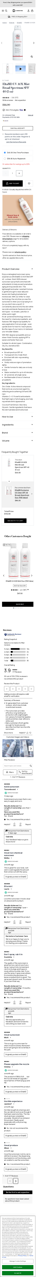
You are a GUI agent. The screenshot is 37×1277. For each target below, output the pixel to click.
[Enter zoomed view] (32, 57)
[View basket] (32, 11)
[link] (28, 11)
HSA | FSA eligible (12, 110)
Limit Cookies (17, 1267)
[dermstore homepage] (18, 10)
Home (4, 23)
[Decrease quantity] (5, 173)
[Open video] (20, 68)
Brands (11, 23)
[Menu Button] (2, 11)
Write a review (7, 100)
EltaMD (19, 23)
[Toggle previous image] (1, 43)
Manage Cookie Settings (18, 1261)
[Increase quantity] (19, 173)
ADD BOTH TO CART (15, 521)
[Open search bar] (6, 11)
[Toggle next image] (33, 43)
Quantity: (6, 168)
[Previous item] (3, 575)
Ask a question (20, 100)
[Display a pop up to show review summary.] (28, 590)
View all (30, 115)
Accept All (17, 1273)
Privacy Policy (22, 1256)
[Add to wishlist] (29, 183)
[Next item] (31, 575)
